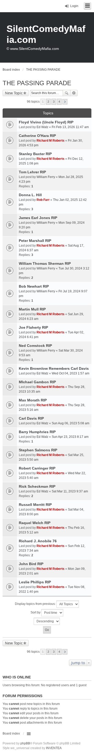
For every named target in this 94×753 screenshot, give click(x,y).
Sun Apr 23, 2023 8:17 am (70, 437)
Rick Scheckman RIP (37, 486)
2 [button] (48, 101)
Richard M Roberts (50, 140)
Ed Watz (42, 127)
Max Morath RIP (33, 400)
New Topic (14, 92)
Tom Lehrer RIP (32, 172)
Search (66, 93)
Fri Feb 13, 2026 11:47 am (70, 127)
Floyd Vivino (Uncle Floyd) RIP (46, 122)
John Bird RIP (31, 564)
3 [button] (54, 101)
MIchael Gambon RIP (37, 382)
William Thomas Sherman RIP (45, 263)
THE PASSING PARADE (37, 83)
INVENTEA (54, 748)
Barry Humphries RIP (37, 432)
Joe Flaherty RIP (33, 327)
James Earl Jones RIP (38, 218)
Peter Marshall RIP (35, 241)
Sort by (36, 612)
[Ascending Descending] (47, 621)
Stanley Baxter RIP (35, 154)
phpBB (25, 743)
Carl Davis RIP (31, 418)
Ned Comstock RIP (35, 346)
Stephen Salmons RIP (38, 450)
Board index (11, 733)
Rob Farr (43, 200)
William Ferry (46, 177)
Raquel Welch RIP (34, 523)
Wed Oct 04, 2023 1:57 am (70, 373)
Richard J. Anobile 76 (38, 541)
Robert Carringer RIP (37, 468)
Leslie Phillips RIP (35, 582)
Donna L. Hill (30, 195)
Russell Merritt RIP (35, 505)
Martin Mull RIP (32, 309)
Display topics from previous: (35, 604)
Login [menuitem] (74, 6)
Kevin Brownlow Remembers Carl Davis (54, 368)
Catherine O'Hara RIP (37, 136)
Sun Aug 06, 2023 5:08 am (70, 423)
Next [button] (64, 101)
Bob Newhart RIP (34, 286)
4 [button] (59, 101)
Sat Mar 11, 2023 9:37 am (70, 491)
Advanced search (74, 93)
